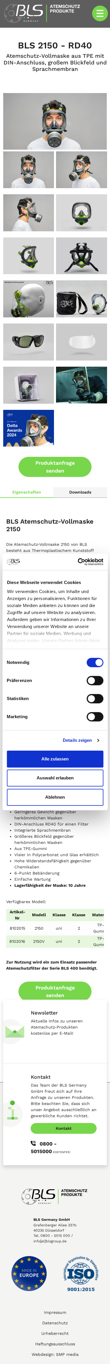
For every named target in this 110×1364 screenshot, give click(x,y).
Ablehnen (55, 797)
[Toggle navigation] (100, 13)
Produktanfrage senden (55, 466)
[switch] (95, 680)
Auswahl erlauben (55, 777)
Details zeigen (77, 740)
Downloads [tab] (80, 492)
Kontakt (64, 1128)
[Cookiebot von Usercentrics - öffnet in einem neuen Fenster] (78, 562)
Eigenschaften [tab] (26, 492)
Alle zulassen (55, 758)
